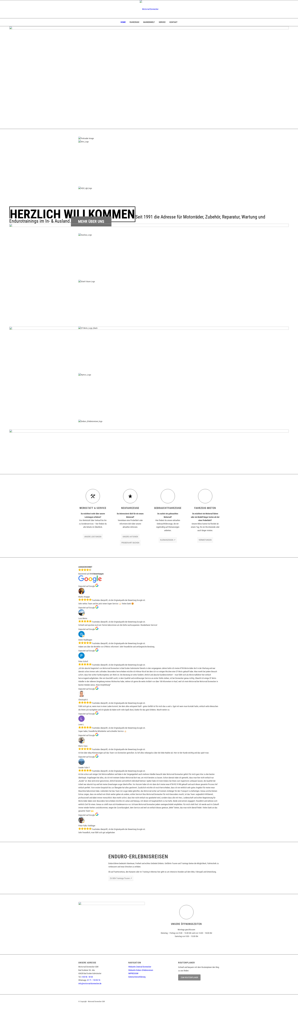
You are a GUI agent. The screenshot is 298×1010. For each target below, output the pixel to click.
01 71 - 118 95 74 (93, 980)
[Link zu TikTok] (217, 1001)
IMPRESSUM (133, 973)
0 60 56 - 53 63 (87, 977)
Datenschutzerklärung (136, 977)
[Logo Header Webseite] (149, 9)
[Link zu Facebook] (201, 1001)
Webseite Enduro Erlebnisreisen (140, 970)
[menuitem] (123, 22)
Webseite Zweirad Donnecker (139, 967)
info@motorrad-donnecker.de (89, 983)
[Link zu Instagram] (209, 1001)
